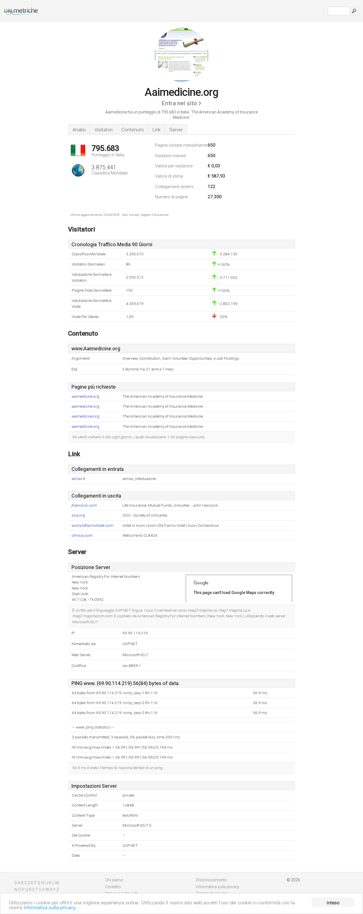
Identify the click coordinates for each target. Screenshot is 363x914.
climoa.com (82, 535)
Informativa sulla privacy (50, 907)
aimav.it (78, 479)
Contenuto (132, 129)
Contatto (113, 886)
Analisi (79, 129)
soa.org (78, 515)
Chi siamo (114, 880)
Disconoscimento (211, 880)
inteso (333, 902)
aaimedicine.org (85, 396)
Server (176, 129)
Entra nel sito (179, 103)
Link (157, 129)
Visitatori (103, 129)
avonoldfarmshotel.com (92, 525)
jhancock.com (84, 505)
